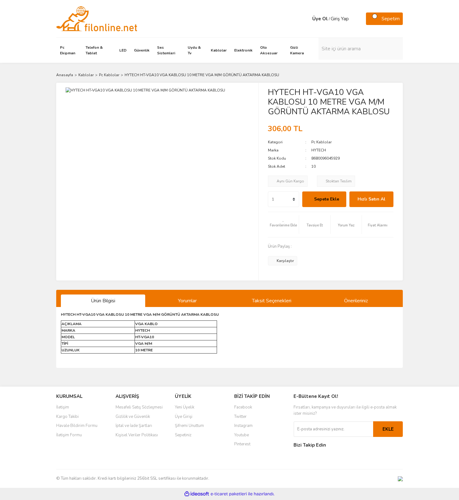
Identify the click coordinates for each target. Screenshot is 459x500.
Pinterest (242, 444)
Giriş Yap (340, 19)
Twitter (240, 416)
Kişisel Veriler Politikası (137, 435)
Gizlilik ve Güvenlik (133, 416)
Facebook (243, 407)
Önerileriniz (356, 300)
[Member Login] (306, 18)
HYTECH (318, 150)
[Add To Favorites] (283, 224)
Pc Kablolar (321, 142)
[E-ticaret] (228, 494)
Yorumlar (187, 300)
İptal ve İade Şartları (134, 425)
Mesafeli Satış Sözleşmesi (139, 407)
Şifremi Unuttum (189, 425)
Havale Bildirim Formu (76, 425)
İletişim (62, 407)
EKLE (388, 429)
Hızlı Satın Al (371, 199)
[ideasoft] (196, 494)
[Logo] (96, 18)
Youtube (241, 435)
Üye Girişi (183, 416)
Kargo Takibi (67, 416)
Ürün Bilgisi (103, 300)
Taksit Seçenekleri (271, 300)
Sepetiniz (183, 435)
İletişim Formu (69, 435)
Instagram (243, 425)
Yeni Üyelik (184, 407)
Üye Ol (320, 19)
